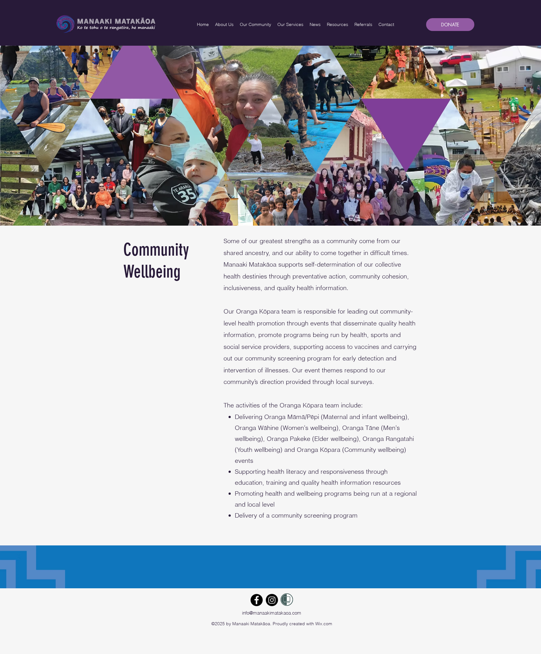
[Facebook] (256, 600)
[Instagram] (272, 600)
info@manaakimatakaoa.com (271, 613)
